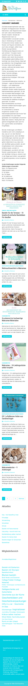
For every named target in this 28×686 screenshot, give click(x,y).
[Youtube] (19, 1)
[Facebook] (17, 1)
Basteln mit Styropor (10, 570)
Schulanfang (6, 520)
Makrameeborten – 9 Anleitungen (9, 468)
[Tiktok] (25, 1)
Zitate (3, 626)
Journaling (5, 612)
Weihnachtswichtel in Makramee (14, 268)
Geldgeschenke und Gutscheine (10, 590)
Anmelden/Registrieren (9, 559)
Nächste (21, 498)
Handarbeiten (6, 316)
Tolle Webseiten (18, 623)
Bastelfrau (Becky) (9, 220)
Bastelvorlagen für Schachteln (11, 540)
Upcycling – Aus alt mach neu (11, 531)
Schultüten (5, 523)
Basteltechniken (7, 572)
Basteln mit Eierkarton (10, 567)
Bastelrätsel (5, 542)
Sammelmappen (7, 624)
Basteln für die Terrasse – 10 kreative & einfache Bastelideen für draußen (13, 215)
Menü (6, 15)
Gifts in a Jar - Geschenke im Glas (13, 605)
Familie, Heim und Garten (9, 210)
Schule (4, 526)
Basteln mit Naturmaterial (10, 528)
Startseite (4, 20)
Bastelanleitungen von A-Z (11, 640)
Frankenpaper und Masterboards (16, 585)
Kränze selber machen (11, 614)
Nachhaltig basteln (18, 617)
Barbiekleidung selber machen (11, 534)
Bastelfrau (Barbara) (10, 271)
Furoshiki (5, 587)
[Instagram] (23, 1)
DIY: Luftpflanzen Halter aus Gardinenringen (12, 417)
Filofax (4, 585)
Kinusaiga (5, 517)
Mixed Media (6, 617)
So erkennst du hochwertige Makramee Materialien (12, 319)
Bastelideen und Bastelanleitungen (12, 266)
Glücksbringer (7, 610)
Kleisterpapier (21, 612)
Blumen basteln (9, 575)
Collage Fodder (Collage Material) (11, 581)
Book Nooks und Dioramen (11, 577)
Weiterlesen (7, 237)
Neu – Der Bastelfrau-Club (10, 515)
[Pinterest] (21, 1)
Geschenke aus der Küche (13, 595)
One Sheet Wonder (7, 619)
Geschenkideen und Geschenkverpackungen (14, 599)
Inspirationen (18, 609)
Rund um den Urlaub (10, 621)
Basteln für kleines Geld (9, 537)
